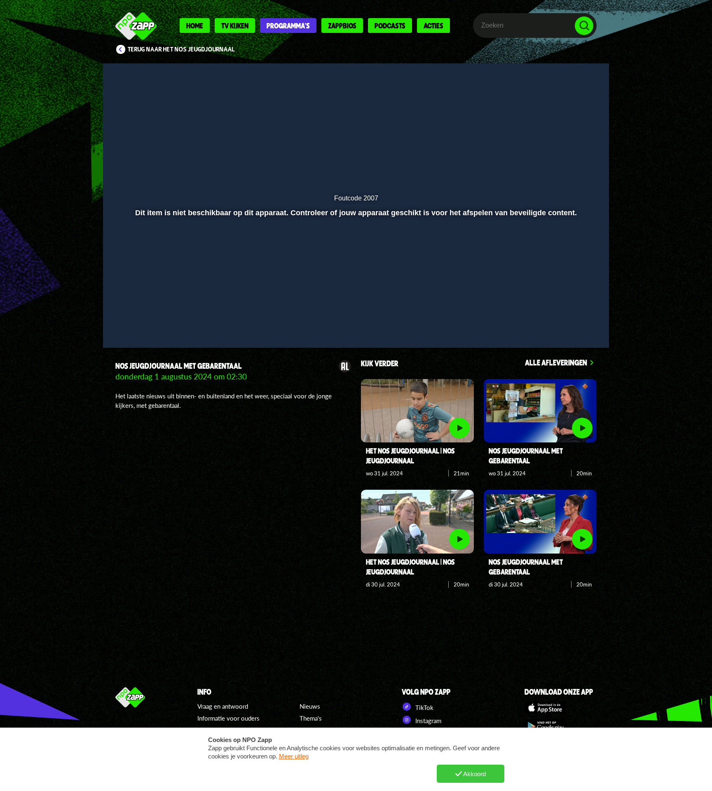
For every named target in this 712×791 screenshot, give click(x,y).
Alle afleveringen (556, 362)
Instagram (427, 720)
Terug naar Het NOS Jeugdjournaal (181, 49)
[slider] (355, 303)
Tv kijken (234, 25)
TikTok (423, 707)
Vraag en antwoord (222, 706)
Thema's (311, 718)
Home (194, 25)
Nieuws (310, 706)
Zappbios (342, 25)
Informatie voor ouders (228, 718)
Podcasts (390, 25)
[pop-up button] (558, 320)
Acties (433, 25)
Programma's (288, 25)
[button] (136, 320)
